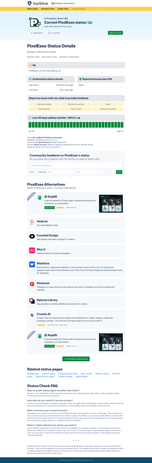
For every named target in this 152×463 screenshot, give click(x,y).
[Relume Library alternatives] (32, 301)
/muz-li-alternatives (38, 246)
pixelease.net (52, 140)
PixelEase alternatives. (52, 147)
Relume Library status (45, 376)
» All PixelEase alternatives (76, 359)
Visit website (49, 207)
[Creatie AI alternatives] (32, 315)
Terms (90, 460)
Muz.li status (86, 373)
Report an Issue (115, 33)
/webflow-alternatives (39, 260)
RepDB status (33, 373)
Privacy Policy (82, 460)
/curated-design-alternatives (42, 232)
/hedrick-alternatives (38, 218)
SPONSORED (31, 196)
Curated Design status (68, 373)
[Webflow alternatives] (32, 264)
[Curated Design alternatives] (32, 236)
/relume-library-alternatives (41, 297)
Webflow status (102, 373)
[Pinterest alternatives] (32, 284)
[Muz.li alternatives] (32, 250)
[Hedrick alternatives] (32, 222)
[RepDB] (40, 197)
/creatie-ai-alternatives (39, 311)
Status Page (63, 460)
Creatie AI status (65, 376)
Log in (32, 172)
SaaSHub (73, 460)
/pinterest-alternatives (39, 280)
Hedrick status (48, 373)
